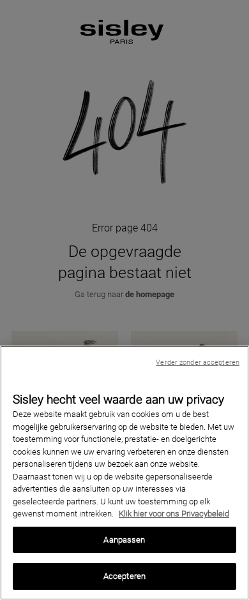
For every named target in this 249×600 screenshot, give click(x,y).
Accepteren (124, 576)
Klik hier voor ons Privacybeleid (174, 513)
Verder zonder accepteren (197, 362)
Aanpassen (124, 540)
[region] (124, 473)
